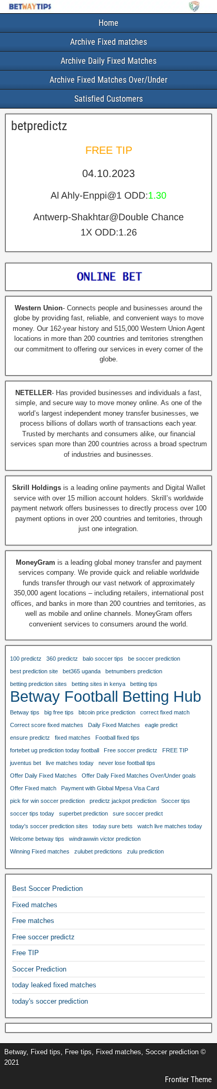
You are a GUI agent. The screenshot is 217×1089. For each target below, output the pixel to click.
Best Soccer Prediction (47, 888)
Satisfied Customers (108, 99)
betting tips (143, 684)
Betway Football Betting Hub (105, 696)
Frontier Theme (188, 1079)
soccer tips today (32, 813)
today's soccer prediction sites (49, 826)
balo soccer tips (103, 658)
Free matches (33, 921)
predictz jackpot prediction (123, 801)
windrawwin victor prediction (105, 839)
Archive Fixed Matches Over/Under (108, 80)
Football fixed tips (117, 737)
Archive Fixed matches (108, 42)
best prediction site (34, 671)
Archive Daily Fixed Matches (108, 61)
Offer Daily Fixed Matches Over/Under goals (139, 775)
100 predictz (26, 658)
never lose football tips (126, 763)
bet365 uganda (82, 671)
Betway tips (25, 712)
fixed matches (73, 737)
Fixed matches (34, 905)
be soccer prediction (154, 658)
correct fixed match (165, 712)
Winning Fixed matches (40, 851)
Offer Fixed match (33, 788)
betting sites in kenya (98, 684)
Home (108, 23)
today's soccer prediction (50, 1001)
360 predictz (62, 658)
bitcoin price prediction (106, 712)
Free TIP (25, 953)
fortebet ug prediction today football (54, 750)
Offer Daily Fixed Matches (43, 775)
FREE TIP (175, 750)
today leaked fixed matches (54, 985)
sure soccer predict (138, 813)
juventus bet (25, 763)
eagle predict (161, 725)
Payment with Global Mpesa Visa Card (110, 788)
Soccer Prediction (39, 969)
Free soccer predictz (130, 750)
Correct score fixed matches (46, 725)
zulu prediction (145, 851)
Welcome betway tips (37, 839)
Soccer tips (175, 801)
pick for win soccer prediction (47, 801)
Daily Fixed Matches (114, 725)
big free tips (59, 712)
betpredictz (39, 126)
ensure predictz (30, 737)
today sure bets (113, 826)
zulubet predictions (98, 851)
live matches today (70, 763)
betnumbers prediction (133, 671)
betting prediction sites (38, 684)
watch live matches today (169, 826)
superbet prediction (83, 813)
